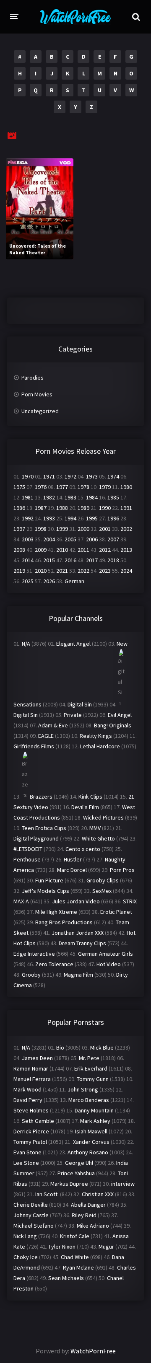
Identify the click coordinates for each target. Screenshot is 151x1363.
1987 (41, 508)
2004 (49, 539)
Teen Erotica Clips (44, 828)
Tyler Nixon (62, 1246)
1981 (28, 497)
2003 (28, 539)
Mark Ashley (95, 1121)
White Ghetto (98, 838)
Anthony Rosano (88, 1152)
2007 (113, 539)
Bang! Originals (112, 725)
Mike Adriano (93, 1225)
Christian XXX (98, 1194)
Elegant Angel (73, 643)
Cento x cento (82, 849)
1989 (83, 508)
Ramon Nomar (30, 1068)
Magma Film (78, 974)
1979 (105, 487)
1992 (28, 518)
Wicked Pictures (103, 817)
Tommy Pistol (30, 1142)
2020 (41, 570)
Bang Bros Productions (64, 922)
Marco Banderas (88, 1100)
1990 (105, 508)
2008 (19, 549)
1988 (62, 508)
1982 (49, 497)
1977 (62, 487)
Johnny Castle (31, 1215)
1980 (126, 487)
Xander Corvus (91, 1142)
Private (73, 715)
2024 (126, 570)
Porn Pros (122, 870)
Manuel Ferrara (32, 1079)
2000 (83, 529)
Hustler (73, 859)
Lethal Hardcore (100, 746)
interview (123, 1183)
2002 (126, 529)
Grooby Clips (102, 880)
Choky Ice (25, 1257)
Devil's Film (85, 807)
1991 (126, 508)
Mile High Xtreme (56, 912)
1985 (113, 497)
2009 (41, 549)
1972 (70, 476)
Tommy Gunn (93, 1079)
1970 (28, 476)
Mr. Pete (89, 1058)
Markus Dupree (69, 1183)
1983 (70, 497)
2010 (62, 549)
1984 (92, 497)
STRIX (130, 901)
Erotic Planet (116, 912)
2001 (105, 529)
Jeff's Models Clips (45, 891)
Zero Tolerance (54, 964)
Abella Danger (88, 1204)
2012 (105, 549)
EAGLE (46, 736)
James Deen (37, 1058)
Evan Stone (27, 1152)
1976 (41, 487)
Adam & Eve (53, 725)
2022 (83, 570)
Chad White (75, 1257)
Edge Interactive (34, 953)
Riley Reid (84, 1215)
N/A (26, 643)
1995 (92, 518)
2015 (49, 560)
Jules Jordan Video (76, 901)
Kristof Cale (74, 1236)
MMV (95, 828)
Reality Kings (96, 736)
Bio (60, 1047)
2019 (19, 570)
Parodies (32, 377)
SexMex (102, 891)
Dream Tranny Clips (82, 943)
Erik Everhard (90, 1068)
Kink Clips (90, 796)
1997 (19, 529)
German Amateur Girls (105, 953)
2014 (28, 560)
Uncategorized (40, 411)
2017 (92, 560)
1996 (113, 518)
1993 (49, 518)
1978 (83, 487)
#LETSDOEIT (27, 849)
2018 (113, 560)
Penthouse (27, 859)
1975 (19, 487)
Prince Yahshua (76, 1173)
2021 (62, 570)
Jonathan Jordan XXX (78, 932)
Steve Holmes (31, 1110)
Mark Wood (27, 1089)
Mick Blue (102, 1047)
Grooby (31, 974)
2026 (49, 581)
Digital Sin (80, 704)
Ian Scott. (47, 1194)
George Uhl (79, 1162)
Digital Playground (36, 838)
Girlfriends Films (33, 746)
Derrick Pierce (31, 1131)
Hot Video (108, 964)
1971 (49, 476)
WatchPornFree (93, 1351)
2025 (28, 581)
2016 (70, 560)
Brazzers (41, 796)
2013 (126, 549)
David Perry (27, 1100)
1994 (70, 518)
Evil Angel (120, 715)
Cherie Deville (30, 1204)
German (74, 581)
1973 (92, 476)
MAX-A (21, 901)
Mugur (106, 1246)
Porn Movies (36, 394)
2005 (70, 539)
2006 (92, 539)
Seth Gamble (38, 1121)
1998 (41, 529)
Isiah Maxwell (91, 1131)
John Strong (83, 1089)
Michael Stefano (33, 1225)
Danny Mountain (94, 1110)
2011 (83, 549)
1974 (113, 476)
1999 (62, 529)
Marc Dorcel (72, 870)
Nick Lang (25, 1236)
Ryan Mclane (78, 1267)
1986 (19, 508)
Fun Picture (49, 880)
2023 (105, 570)
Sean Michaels (66, 1278)
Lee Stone (26, 1162)
